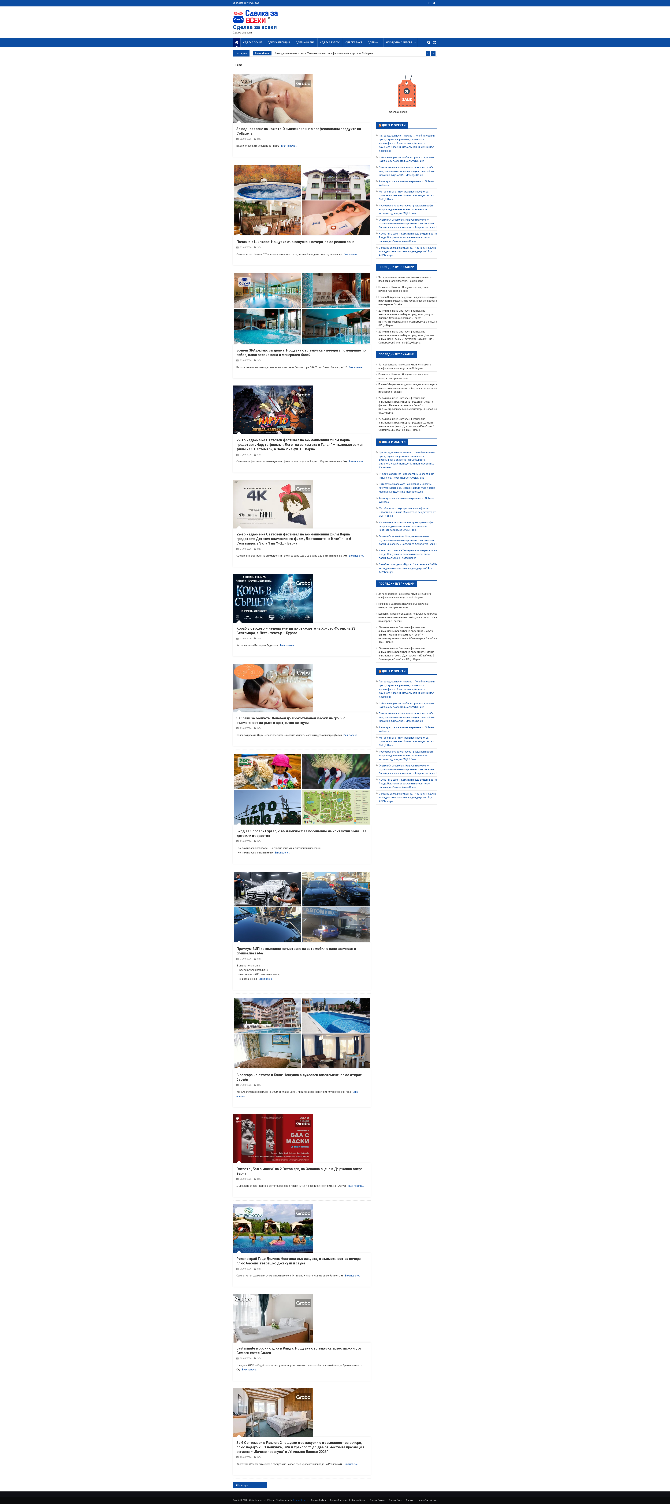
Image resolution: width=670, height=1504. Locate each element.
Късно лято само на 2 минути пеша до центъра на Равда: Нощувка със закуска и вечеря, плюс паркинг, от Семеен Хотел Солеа (408, 237)
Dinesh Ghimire (300, 1500)
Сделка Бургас (330, 42)
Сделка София (252, 42)
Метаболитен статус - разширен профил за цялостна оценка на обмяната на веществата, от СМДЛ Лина (407, 195)
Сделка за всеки (255, 27)
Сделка (373, 42)
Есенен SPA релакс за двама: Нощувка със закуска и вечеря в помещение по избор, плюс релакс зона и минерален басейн (407, 301)
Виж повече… (289, 145)
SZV (259, 139)
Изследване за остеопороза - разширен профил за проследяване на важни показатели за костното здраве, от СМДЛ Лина (406, 209)
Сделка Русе (353, 42)
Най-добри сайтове (399, 42)
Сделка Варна (305, 42)
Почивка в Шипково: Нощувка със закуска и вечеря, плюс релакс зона (295, 242)
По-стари (242, 1485)
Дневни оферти (393, 125)
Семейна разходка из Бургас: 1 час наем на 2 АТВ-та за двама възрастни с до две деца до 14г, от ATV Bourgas (408, 251)
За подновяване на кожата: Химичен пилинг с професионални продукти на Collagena (324, 53)
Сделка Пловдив (279, 42)
